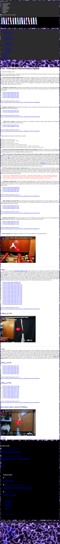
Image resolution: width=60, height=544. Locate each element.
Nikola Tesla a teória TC (10, 528)
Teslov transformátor (8, 32)
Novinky (4, 31)
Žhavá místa (5, 11)
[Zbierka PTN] (11, 125)
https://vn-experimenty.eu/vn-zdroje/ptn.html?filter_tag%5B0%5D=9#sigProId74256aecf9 (20, 131)
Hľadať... (4, 12)
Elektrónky (5, 56)
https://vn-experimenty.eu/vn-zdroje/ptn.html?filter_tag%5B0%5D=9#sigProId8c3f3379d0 (20, 213)
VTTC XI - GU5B (8, 481)
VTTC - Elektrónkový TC (10, 530)
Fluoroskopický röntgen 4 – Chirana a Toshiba (14, 459)
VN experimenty (6, 53)
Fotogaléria (5, 5)
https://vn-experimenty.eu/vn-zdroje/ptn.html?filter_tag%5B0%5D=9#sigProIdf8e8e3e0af (20, 196)
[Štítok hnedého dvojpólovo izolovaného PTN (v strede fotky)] (11, 126)
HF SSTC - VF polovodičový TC (9, 51)
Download (5, 6)
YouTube (5, 10)
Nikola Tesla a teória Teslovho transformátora (17, 488)
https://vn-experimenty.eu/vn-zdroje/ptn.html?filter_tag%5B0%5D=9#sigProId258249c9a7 (20, 378)
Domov (4, 29)
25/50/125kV (43, 163)
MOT (9, 158)
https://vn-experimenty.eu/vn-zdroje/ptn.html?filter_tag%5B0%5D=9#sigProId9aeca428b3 (20, 116)
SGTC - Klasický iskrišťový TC (8, 37)
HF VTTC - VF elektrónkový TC (9, 42)
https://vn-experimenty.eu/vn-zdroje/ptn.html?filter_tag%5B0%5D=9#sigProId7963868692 (20, 102)
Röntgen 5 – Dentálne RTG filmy (10, 452)
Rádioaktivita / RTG (7, 59)
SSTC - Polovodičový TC (10, 533)
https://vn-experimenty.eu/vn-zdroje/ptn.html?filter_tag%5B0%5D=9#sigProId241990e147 (20, 309)
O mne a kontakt (6, 3)
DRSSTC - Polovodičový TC (9, 48)
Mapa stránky (6, 8)
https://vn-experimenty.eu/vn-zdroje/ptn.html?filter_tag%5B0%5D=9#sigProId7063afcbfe (20, 402)
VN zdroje (5, 55)
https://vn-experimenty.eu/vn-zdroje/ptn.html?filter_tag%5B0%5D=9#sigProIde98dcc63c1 (20, 228)
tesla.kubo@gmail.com (8, 514)
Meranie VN (5, 57)
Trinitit (2, 466)
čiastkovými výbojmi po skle (21, 271)
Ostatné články (6, 7)
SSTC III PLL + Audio (9, 495)
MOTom (6, 274)
